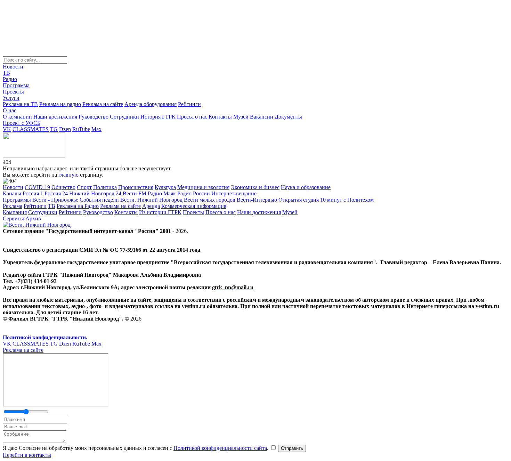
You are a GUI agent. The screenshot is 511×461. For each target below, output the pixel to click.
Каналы (12, 193)
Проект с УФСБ (21, 123)
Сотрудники (124, 117)
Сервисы (13, 218)
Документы (288, 117)
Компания (15, 212)
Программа (16, 85)
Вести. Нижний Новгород (151, 200)
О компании (17, 117)
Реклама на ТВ (20, 104)
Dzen (65, 129)
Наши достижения (55, 117)
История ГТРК (158, 117)
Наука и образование (306, 187)
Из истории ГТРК (160, 212)
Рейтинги (189, 104)
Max (96, 129)
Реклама (12, 206)
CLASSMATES (31, 129)
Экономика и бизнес (255, 187)
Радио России (193, 193)
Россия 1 (33, 193)
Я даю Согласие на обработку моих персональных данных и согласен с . (136, 448)
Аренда (151, 206)
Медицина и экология (203, 187)
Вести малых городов (209, 200)
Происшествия (135, 187)
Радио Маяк (162, 193)
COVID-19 (37, 187)
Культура (165, 187)
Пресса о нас (192, 117)
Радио (10, 79)
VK (7, 129)
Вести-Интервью (257, 200)
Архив (33, 218)
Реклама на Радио (78, 206)
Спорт (84, 187)
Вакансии (261, 117)
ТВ (6, 73)
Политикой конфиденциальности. (45, 337)
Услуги (11, 98)
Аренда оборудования (150, 104)
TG (54, 129)
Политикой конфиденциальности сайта (220, 448)
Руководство (93, 117)
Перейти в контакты (27, 455)
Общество (63, 187)
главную (68, 175)
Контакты (220, 117)
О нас (9, 110)
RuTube (81, 129)
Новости (13, 67)
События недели (99, 200)
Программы (17, 200)
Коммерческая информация (193, 206)
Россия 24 (56, 193)
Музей (241, 117)
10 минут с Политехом (347, 200)
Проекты (13, 92)
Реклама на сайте (102, 104)
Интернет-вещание (234, 193)
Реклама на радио (60, 104)
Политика (105, 187)
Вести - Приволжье (55, 200)
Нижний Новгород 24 (95, 193)
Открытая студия (298, 200)
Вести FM (134, 193)
